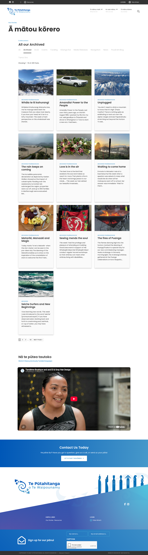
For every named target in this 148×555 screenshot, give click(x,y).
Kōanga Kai (66, 50)
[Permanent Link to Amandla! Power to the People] (74, 82)
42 (31, 340)
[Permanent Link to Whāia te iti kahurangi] (35, 82)
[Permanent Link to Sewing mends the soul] (74, 218)
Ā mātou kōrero (126, 9)
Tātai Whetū (135, 2)
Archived (27, 50)
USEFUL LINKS (50, 517)
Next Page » (38, 340)
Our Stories (49, 520)
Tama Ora (23, 57)
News (105, 50)
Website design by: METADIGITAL (119, 553)
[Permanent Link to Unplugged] (112, 82)
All (19, 50)
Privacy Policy (64, 553)
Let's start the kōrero (73, 458)
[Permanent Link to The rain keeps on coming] (35, 146)
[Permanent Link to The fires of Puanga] (112, 218)
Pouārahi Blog (117, 50)
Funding (54, 50)
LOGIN (92, 517)
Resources (30, 2)
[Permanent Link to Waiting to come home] (112, 146)
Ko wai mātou (110, 9)
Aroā (36, 50)
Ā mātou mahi (95, 9)
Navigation (95, 50)
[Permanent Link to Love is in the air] (74, 146)
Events (45, 50)
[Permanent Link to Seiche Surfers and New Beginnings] (35, 284)
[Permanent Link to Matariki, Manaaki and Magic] (35, 218)
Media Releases (81, 50)
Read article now (28, 128)
